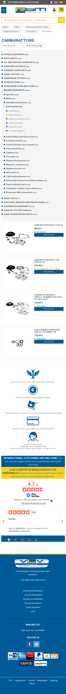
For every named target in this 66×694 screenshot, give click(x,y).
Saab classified (33, 607)
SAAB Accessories (16, 54)
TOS (10, 680)
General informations (33, 590)
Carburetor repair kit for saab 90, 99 (46, 261)
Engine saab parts (16, 90)
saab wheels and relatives (21, 86)
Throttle (12, 156)
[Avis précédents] (4, 521)
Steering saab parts (17, 70)
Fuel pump (14, 127)
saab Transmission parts (20, 214)
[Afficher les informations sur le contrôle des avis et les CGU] (51, 501)
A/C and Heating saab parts (21, 62)
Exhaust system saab (17, 210)
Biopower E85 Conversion (21, 192)
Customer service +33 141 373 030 (23, 2)
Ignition (12, 94)
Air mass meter (16, 131)
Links (33, 611)
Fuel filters (14, 111)
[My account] (54, 9)
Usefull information (33, 594)
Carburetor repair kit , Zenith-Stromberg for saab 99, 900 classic (47, 297)
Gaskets (12, 152)
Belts (10, 98)
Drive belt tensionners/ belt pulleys (26, 180)
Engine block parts (17, 160)
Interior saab (14, 82)
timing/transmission (18, 102)
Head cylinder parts (18, 184)
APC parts (12, 172)
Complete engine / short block (24, 188)
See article (48, 235)
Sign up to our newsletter (33, 630)
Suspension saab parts (19, 206)
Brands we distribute (33, 599)
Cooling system (16, 141)
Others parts (15, 123)
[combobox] (13, 45)
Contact (31, 680)
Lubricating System (18, 176)
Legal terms (20, 680)
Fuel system (14, 106)
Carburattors (15, 115)
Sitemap (54, 680)
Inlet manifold (15, 148)
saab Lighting (14, 74)
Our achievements (33, 603)
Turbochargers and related (22, 145)
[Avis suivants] (62, 521)
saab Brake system (17, 78)
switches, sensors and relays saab (26, 202)
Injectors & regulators (19, 119)
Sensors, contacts (17, 164)
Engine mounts (16, 168)
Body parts (12, 58)
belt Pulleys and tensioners (21, 137)
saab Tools (11, 198)
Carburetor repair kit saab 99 (48, 225)
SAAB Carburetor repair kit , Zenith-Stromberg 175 (47, 331)
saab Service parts (16, 66)
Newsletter (42, 680)
